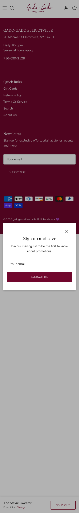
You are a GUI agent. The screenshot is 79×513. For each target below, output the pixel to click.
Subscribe (39, 277)
